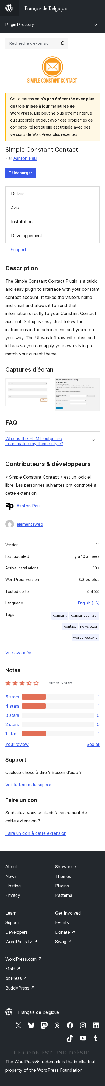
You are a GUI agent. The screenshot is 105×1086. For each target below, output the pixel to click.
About (11, 866)
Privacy (12, 895)
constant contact (84, 615)
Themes (63, 876)
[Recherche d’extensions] (62, 43)
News (11, 876)
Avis (15, 207)
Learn (10, 913)
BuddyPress (20, 988)
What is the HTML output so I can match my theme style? (34, 441)
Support (18, 249)
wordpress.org (85, 637)
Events (62, 922)
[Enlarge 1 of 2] (43, 385)
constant (60, 615)
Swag (63, 941)
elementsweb (30, 524)
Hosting (13, 885)
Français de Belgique (38, 1012)
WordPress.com (23, 959)
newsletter (88, 626)
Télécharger (20, 173)
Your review (17, 744)
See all (93, 744)
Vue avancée (18, 652)
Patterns (63, 895)
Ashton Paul (25, 158)
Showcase (65, 866)
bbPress (16, 978)
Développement (26, 235)
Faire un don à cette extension (35, 833)
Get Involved (68, 913)
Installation (22, 221)
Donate (65, 932)
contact (70, 626)
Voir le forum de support (29, 784)
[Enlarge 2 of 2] (92, 385)
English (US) (89, 603)
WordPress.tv (21, 941)
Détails (17, 193)
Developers (16, 932)
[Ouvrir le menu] (96, 8)
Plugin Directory (19, 24)
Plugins (62, 885)
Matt (12, 968)
